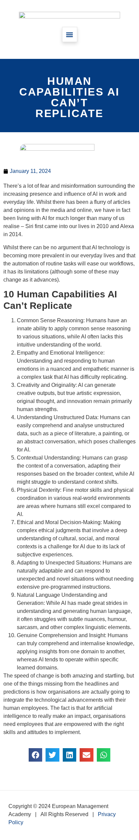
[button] (69, 34)
